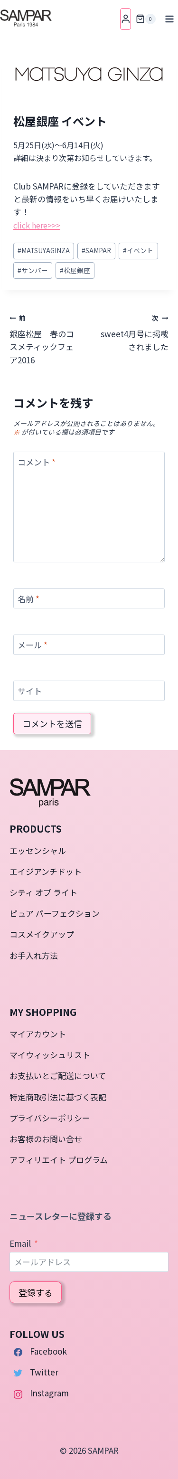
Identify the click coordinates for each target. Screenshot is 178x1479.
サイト (30, 691)
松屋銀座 (75, 270)
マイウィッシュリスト (49, 1055)
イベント (138, 250)
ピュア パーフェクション (54, 913)
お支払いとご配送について (57, 1075)
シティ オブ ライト (43, 892)
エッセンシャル (37, 850)
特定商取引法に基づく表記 (57, 1097)
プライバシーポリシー (49, 1118)
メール (32, 645)
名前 (28, 599)
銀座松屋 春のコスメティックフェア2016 (41, 339)
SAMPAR (96, 250)
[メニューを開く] (169, 18)
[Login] (125, 18)
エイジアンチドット (45, 871)
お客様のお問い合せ (45, 1139)
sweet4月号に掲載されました (135, 333)
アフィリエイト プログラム (58, 1160)
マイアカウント (37, 1034)
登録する (36, 1292)
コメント (37, 462)
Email (20, 1243)
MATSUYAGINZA (44, 250)
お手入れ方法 (33, 955)
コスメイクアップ (41, 934)
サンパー (33, 270)
